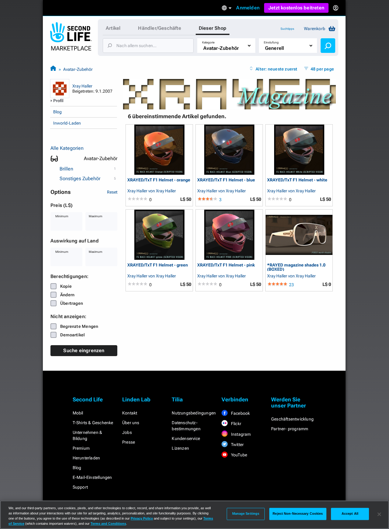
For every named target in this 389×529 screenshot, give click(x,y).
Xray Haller (82, 86)
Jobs (127, 432)
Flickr (235, 423)
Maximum (95, 216)
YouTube (238, 454)
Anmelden (248, 8)
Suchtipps (287, 28)
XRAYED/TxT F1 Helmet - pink (226, 265)
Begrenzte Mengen (79, 326)
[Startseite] (53, 69)
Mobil (78, 412)
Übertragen (71, 303)
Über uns (130, 422)
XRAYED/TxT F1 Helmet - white (297, 180)
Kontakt (129, 412)
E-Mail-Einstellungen (92, 477)
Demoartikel (72, 334)
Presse (128, 442)
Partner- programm (289, 428)
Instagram (240, 434)
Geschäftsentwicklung (292, 419)
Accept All (350, 514)
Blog (57, 111)
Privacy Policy (142, 518)
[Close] (379, 514)
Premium (81, 448)
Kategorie (208, 42)
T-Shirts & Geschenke (93, 422)
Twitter (237, 444)
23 (291, 284)
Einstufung (271, 42)
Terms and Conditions (108, 523)
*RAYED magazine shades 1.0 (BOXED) (296, 267)
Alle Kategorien (67, 148)
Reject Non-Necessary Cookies (298, 514)
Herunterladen (86, 457)
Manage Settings (246, 514)
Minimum (61, 216)
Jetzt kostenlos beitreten (296, 8)
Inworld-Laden (67, 123)
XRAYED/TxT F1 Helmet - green (157, 265)
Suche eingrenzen (83, 350)
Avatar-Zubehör (78, 69)
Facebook (240, 413)
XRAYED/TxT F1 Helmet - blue (226, 180)
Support (80, 487)
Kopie (66, 286)
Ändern (67, 294)
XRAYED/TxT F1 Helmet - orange (158, 180)
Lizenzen (180, 448)
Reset (112, 192)
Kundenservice (186, 438)
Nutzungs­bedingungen (194, 412)
